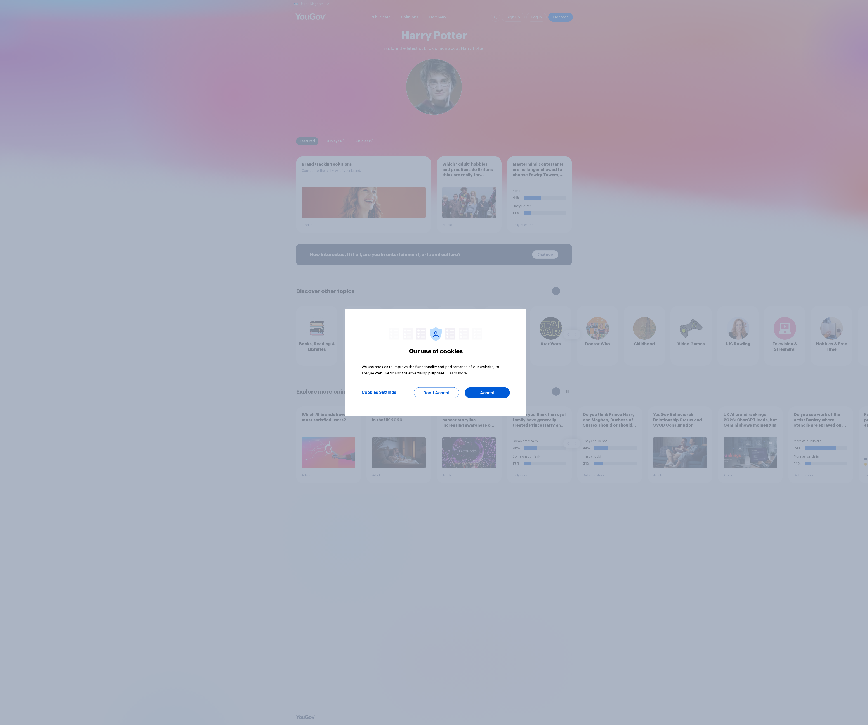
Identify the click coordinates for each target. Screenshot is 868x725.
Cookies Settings (379, 392)
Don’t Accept (436, 393)
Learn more (457, 373)
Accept (487, 393)
